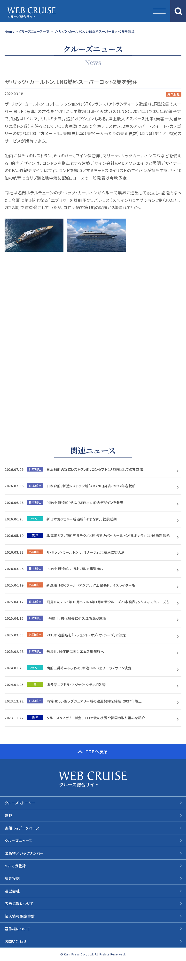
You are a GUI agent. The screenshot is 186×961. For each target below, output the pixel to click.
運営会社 (12, 890)
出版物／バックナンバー (24, 853)
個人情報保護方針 (20, 916)
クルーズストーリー (20, 802)
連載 (8, 815)
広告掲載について (19, 903)
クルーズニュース (18, 840)
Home (9, 31)
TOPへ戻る (96, 751)
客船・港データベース (22, 828)
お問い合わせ (16, 941)
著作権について (17, 928)
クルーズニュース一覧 (34, 31)
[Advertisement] (93, 349)
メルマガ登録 (15, 865)
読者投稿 (12, 878)
